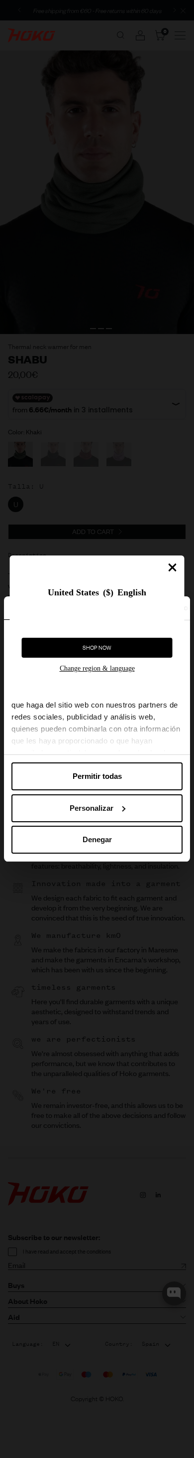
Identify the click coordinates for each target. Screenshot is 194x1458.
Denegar (97, 839)
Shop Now (97, 648)
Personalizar (91, 808)
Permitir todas (97, 776)
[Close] (173, 567)
